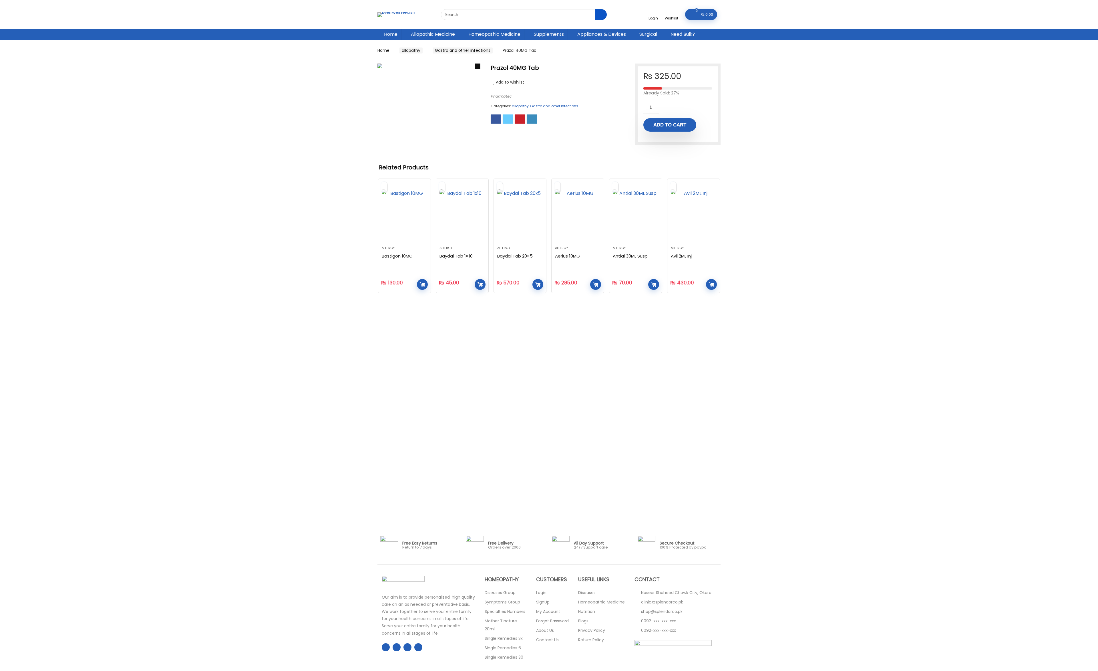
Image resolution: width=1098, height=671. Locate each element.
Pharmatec (501, 96)
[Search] (601, 14)
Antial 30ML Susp (630, 256)
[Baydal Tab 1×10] (462, 215)
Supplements (549, 34)
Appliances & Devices (601, 34)
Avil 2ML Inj (681, 256)
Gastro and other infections (462, 50)
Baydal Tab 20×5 (515, 256)
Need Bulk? (683, 34)
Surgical (648, 34)
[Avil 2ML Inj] (693, 215)
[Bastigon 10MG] (404, 215)
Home (390, 34)
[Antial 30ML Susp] (635, 215)
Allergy (388, 248)
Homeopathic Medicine (494, 34)
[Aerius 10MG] (577, 215)
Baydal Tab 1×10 (456, 256)
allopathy (411, 50)
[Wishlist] (671, 12)
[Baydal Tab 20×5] (520, 215)
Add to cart (669, 125)
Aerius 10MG (567, 256)
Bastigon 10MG (397, 256)
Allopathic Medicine (433, 34)
